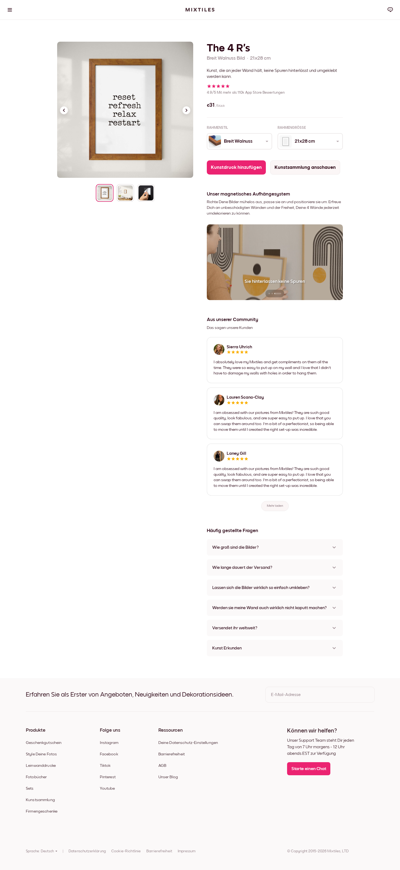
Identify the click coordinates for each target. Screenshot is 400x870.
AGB (162, 766)
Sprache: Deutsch (40, 851)
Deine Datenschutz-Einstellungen (188, 743)
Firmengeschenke (41, 811)
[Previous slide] (64, 110)
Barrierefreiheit (171, 754)
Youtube (107, 788)
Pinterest (108, 777)
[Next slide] (186, 110)
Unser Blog (168, 777)
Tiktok (105, 766)
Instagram (109, 743)
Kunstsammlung (40, 800)
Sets (30, 788)
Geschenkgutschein (44, 743)
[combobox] (239, 141)
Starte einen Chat (308, 769)
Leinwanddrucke (41, 766)
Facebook (109, 754)
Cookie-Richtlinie (126, 851)
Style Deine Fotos (41, 754)
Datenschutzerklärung (87, 851)
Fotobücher (36, 777)
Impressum (186, 851)
